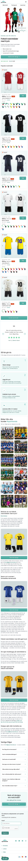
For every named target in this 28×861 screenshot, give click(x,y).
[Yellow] (19, 187)
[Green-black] (17, 147)
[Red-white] (19, 147)
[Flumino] (14, 312)
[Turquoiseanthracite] (22, 227)
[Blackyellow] (14, 272)
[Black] (8, 187)
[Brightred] (8, 312)
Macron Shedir (5, 220)
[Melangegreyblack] (25, 104)
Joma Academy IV (6, 98)
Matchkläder (4, 516)
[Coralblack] (14, 269)
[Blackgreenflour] (14, 104)
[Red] (6, 187)
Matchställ (5, 5)
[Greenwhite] (8, 227)
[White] (17, 187)
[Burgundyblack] (8, 269)
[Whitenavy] (6, 107)
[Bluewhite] (19, 104)
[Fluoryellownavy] (11, 104)
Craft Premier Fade (6, 305)
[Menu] (26, 2)
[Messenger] (19, 840)
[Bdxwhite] (14, 227)
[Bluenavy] (6, 272)
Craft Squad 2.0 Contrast (8, 180)
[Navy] (3, 187)
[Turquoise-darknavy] (8, 147)
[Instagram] (25, 840)
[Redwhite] (3, 104)
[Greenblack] (22, 104)
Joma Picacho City (6, 140)
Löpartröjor (22, 5)
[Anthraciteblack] (17, 272)
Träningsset (14, 5)
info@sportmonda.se (10, 744)
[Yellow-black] (14, 147)
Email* (3, 820)
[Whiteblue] (8, 104)
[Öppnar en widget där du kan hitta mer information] (5, 858)
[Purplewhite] (17, 269)
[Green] (14, 187)
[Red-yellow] (11, 147)
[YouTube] (22, 840)
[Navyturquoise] (3, 107)
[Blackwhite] (17, 104)
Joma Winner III (5, 263)
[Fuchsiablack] (14, 107)
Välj (23, 95)
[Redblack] (11, 269)
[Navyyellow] (6, 227)
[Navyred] (19, 107)
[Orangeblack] (17, 107)
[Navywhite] (25, 227)
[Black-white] (3, 147)
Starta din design (13, 56)
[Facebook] (16, 840)
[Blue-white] (22, 147)
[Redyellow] (22, 269)
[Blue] (11, 187)
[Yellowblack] (11, 107)
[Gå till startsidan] (7, 1)
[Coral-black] (6, 147)
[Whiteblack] (6, 104)
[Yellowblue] (3, 269)
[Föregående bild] (2, 81)
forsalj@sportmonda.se (10, 562)
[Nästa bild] (25, 81)
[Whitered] (8, 107)
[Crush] (11, 312)
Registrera (5, 833)
